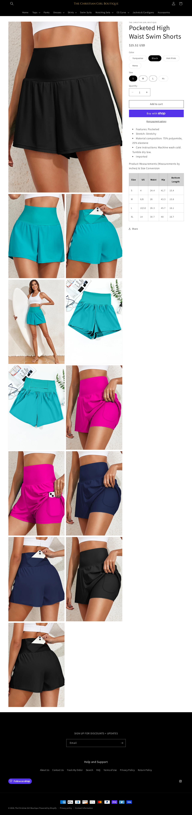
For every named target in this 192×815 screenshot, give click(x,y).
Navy (136, 66)
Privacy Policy (127, 770)
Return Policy (145, 770)
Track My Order (75, 770)
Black (155, 58)
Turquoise (139, 58)
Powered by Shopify (48, 808)
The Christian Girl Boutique (27, 808)
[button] (11, 3)
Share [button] (135, 228)
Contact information (84, 808)
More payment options (156, 121)
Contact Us (58, 770)
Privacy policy (66, 808)
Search (89, 770)
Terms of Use (110, 770)
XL (165, 79)
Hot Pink (172, 58)
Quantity (133, 85)
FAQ (98, 770)
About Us (44, 770)
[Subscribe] (122, 743)
